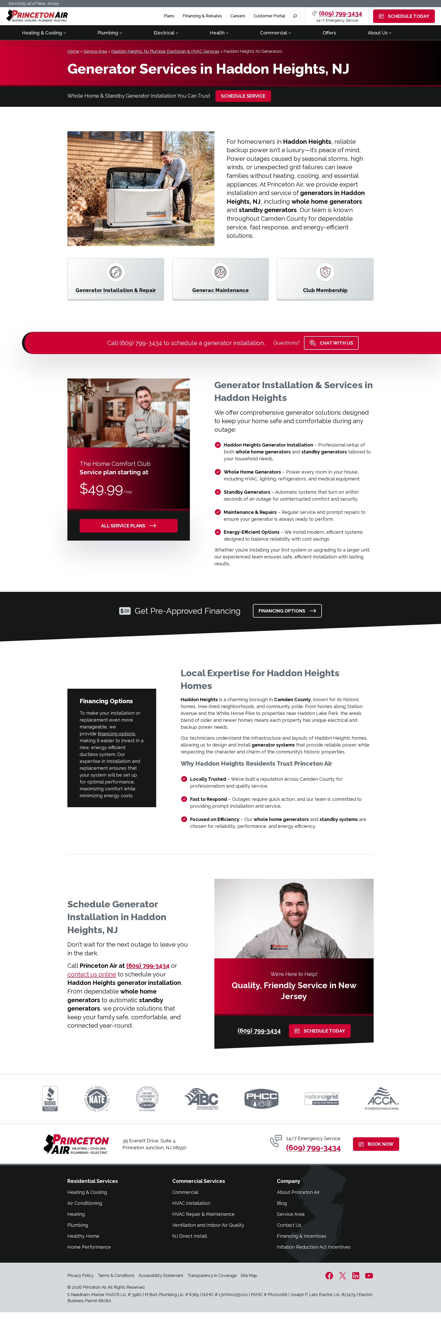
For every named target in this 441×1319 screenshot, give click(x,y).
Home (73, 51)
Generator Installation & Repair (116, 290)
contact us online (91, 974)
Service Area (95, 51)
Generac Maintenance (220, 290)
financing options (116, 733)
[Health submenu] (227, 32)
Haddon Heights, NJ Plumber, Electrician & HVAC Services (165, 51)
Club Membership (325, 290)
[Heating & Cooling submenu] (64, 32)
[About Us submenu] (390, 32)
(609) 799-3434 (340, 13)
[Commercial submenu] (289, 32)
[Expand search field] (295, 16)
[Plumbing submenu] (120, 32)
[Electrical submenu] (177, 32)
